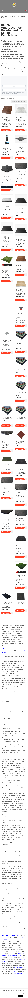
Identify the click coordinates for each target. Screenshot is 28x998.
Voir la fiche (5, 187)
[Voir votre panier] (26, 11)
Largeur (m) (16, 83)
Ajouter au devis (5, 189)
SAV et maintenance (19, 967)
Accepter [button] (20, 995)
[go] (23, 977)
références (13, 971)
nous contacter (18, 973)
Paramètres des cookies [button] (11, 995)
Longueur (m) (4, 83)
